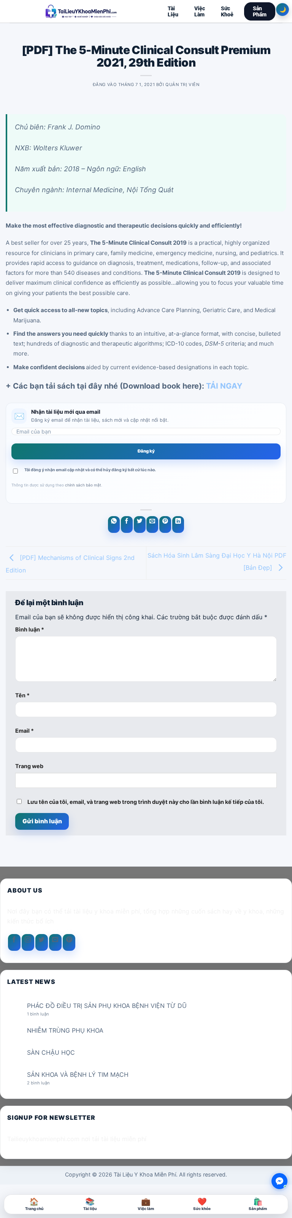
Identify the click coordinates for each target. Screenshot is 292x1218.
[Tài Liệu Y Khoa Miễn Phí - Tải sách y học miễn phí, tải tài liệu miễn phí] (81, 11)
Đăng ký (146, 451)
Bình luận (29, 629)
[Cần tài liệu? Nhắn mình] (279, 1181)
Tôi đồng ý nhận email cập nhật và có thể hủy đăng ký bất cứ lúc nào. (90, 469)
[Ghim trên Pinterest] (165, 524)
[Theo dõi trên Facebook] (14, 942)
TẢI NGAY (224, 386)
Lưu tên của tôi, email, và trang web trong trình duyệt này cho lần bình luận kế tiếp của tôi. (145, 802)
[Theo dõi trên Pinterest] (69, 942)
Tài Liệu (173, 11)
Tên (22, 695)
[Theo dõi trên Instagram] (28, 942)
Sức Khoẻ (227, 11)
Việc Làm (199, 11)
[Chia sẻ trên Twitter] (140, 524)
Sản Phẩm (260, 11)
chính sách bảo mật (83, 485)
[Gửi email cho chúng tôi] (55, 942)
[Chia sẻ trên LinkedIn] (178, 524)
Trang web (29, 766)
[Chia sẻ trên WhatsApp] (114, 524)
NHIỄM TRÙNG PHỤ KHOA (65, 1030)
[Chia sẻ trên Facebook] (127, 524)
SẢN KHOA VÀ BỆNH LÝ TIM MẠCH (78, 1074)
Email (24, 730)
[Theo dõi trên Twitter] (41, 942)
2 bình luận (44, 1083)
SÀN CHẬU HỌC (51, 1052)
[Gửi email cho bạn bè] (152, 524)
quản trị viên (182, 84)
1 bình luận (44, 1014)
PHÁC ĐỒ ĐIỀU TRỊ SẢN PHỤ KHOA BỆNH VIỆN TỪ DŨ (107, 1005)
